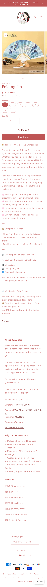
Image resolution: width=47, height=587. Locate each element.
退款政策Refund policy (15, 497)
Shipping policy (38, 578)
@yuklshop (20, 417)
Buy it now (23, 137)
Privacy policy (10, 578)
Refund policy (39, 574)
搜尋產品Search (12, 492)
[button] (5, 17)
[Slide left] (18, 79)
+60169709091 (23, 405)
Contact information (24, 581)
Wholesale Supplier (14, 427)
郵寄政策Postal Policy (14, 503)
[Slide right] (29, 79)
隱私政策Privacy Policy (15, 509)
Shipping (5, 96)
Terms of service (24, 578)
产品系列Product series (15, 486)
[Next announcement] (42, 3)
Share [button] (7, 321)
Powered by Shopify (24, 574)
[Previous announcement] (4, 3)
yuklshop (12, 574)
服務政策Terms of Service (16, 514)
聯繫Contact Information (15, 520)
